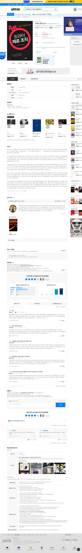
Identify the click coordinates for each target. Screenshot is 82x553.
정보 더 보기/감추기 (43, 27)
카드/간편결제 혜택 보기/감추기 (54, 42)
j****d (16, 358)
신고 (26, 312)
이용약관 (11, 534)
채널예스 (33, 14)
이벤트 (22, 14)
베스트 (16, 14)
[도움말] (39, 36)
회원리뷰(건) (46, 27)
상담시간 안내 (76, 542)
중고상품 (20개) (38, 52)
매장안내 (29, 14)
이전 (11, 307)
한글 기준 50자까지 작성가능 (15, 404)
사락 (37, 14)
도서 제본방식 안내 (21, 89)
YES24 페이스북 (67, 535)
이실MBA (43, 25)
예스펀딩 (40, 14)
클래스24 (44, 14)
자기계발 (13, 106)
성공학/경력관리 (18, 106)
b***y (16, 373)
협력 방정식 (78, 164)
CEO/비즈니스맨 (19, 107)
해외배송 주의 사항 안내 (76, 37)
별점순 (64, 306)
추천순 (60, 306)
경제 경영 (72, 197)
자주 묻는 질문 (70, 542)
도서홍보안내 (29, 534)
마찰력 (10, 232)
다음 (19, 307)
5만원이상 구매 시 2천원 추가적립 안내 (54, 38)
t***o (16, 342)
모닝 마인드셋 (78, 150)
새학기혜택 (59, 14)
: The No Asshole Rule (59, 25)
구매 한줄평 (53, 425)
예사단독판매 (63, 14)
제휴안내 (37, 534)
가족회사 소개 (75, 535)
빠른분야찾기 (10, 14)
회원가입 (70, 4)
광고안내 (33, 534)
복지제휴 (41, 534)
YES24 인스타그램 (70, 535)
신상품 (19, 14)
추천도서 (78, 14)
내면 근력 (77, 111)
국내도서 (9, 106)
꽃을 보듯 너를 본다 (36, 133)
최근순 (57, 306)
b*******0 (72, 195)
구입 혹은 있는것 (74, 208)
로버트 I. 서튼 (37, 25)
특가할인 (74, 14)
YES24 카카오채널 (65, 535)
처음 (10, 307)
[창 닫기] (52, 56)
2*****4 (72, 183)
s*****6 (17, 312)
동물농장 (21, 133)
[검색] (55, 9)
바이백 (25, 14)
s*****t (16, 327)
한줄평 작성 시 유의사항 (64, 401)
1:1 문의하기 (64, 542)
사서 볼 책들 (73, 185)
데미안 (8, 133)
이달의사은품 (69, 14)
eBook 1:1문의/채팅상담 (74, 540)
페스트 (59, 133)
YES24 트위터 (69, 535)
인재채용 (7, 534)
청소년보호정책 (23, 534)
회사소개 (4, 534)
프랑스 (45, 60)
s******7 (61, 439)
